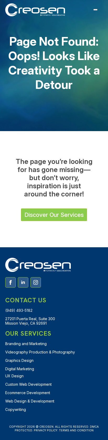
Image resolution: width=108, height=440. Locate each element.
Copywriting (15, 409)
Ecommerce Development (27, 392)
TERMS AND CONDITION (76, 430)
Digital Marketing (19, 369)
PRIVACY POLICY (45, 430)
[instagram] (35, 282)
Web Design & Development (29, 401)
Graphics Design (19, 360)
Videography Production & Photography (40, 352)
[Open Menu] (95, 9)
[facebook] (10, 282)
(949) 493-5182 (19, 310)
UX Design (14, 376)
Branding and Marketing (26, 343)
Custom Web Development (28, 384)
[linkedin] (23, 282)
